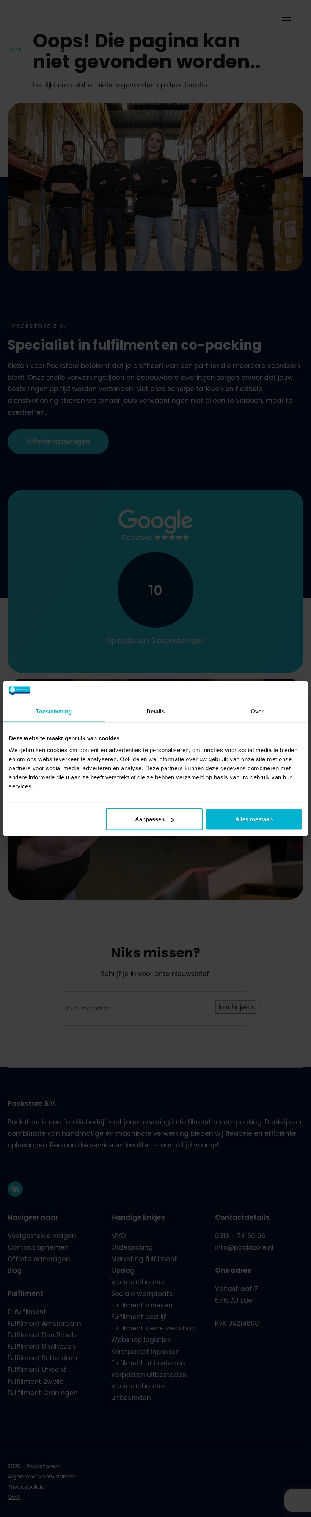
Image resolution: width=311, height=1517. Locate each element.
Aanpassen (150, 819)
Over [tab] (257, 711)
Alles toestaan (254, 819)
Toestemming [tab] (54, 711)
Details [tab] (155, 711)
